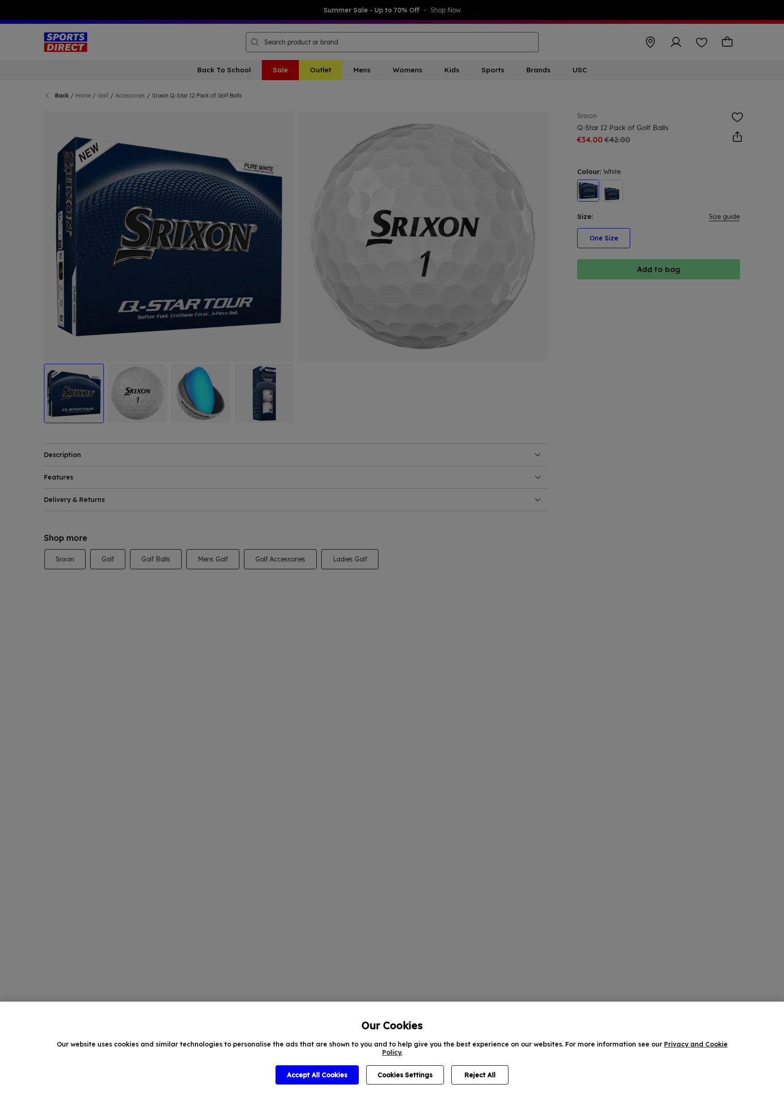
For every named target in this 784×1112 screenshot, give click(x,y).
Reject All (480, 1075)
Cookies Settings (405, 1075)
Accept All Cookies (317, 1075)
